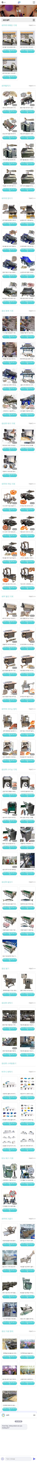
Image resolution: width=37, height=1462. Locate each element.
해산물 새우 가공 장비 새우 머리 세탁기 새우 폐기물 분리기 (27, 757)
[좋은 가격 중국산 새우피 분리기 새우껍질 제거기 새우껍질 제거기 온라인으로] (9, 98)
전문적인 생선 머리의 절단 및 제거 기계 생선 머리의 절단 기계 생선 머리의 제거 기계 (27, 904)
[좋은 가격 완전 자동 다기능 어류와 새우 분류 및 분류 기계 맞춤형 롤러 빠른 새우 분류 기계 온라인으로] (9, 263)
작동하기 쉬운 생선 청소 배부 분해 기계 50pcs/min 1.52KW (10, 471)
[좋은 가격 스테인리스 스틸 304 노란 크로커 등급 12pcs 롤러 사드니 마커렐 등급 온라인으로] (9, 401)
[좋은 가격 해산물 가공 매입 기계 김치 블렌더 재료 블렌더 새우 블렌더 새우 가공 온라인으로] (27, 1283)
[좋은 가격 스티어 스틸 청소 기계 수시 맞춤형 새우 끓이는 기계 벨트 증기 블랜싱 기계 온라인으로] (27, 548)
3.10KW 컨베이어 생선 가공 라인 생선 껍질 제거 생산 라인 (9, 1405)
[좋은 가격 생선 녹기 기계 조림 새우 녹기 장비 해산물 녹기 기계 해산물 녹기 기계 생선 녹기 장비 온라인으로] (9, 1257)
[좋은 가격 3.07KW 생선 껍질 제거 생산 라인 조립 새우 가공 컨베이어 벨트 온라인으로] (27, 1344)
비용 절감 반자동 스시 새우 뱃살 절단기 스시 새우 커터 (27, 670)
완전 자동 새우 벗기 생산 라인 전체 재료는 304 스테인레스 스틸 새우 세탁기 (27, 108)
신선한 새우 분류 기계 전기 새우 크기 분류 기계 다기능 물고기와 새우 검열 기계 (27, 272)
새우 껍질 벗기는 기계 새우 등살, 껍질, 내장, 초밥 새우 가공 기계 (27, 618)
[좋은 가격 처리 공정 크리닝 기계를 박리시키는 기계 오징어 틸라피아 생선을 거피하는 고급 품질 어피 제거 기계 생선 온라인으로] (27, 808)
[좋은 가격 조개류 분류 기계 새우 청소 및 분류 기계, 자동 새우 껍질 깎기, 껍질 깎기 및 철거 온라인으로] (27, 237)
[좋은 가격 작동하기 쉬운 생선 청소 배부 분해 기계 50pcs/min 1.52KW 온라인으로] (9, 462)
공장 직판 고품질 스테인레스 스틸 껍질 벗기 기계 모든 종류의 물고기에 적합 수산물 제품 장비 (9, 791)
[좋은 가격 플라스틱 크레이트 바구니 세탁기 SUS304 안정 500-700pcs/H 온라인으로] (27, 1136)
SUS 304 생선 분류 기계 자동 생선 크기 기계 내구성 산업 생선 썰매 (27, 359)
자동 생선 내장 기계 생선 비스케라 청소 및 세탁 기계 (9, 445)
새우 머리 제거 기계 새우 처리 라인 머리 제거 (27, 47)
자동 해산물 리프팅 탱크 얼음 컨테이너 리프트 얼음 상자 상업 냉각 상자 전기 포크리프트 (9, 1241)
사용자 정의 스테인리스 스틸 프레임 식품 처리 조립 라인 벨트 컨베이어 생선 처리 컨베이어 (27, 1379)
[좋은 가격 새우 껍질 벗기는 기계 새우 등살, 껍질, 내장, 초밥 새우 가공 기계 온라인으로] (27, 609)
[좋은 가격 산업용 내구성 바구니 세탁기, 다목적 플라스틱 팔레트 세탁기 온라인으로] (9, 1136)
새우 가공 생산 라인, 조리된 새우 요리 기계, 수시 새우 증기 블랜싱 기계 (9, 584)
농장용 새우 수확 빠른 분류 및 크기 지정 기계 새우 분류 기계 (27, 220)
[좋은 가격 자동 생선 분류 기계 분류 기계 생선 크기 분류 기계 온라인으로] (27, 289)
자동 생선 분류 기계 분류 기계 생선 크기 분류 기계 (27, 298)
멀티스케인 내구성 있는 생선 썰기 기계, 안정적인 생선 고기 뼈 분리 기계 (27, 990)
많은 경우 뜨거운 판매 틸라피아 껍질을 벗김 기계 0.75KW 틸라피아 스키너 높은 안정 (10, 869)
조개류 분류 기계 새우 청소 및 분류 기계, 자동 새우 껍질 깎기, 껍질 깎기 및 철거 (27, 246)
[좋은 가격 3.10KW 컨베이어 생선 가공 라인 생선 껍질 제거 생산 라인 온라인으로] (9, 1396)
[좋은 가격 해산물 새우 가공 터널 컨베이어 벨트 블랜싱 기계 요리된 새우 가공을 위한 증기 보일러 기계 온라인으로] (9, 548)
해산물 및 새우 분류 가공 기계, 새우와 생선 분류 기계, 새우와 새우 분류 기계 (9, 298)
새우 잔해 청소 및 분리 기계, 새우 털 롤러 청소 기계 (9, 731)
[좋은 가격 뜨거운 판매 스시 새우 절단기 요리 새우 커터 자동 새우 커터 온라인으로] (27, 635)
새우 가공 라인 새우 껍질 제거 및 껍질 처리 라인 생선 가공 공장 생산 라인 (9, 1293)
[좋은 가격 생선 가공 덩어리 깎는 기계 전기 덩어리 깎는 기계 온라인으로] (9, 947)
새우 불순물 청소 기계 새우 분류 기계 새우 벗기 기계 (27, 160)
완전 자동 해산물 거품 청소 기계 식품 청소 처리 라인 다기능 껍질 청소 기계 (9, 1051)
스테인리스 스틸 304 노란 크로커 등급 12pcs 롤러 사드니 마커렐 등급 (10, 411)
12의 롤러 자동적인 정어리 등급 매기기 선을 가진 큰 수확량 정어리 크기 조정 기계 (27, 411)
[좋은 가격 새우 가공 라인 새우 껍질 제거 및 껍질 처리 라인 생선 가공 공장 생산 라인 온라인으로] (9, 1283)
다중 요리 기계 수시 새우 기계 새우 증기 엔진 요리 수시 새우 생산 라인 (27, 532)
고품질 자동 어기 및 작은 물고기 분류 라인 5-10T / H (27, 333)
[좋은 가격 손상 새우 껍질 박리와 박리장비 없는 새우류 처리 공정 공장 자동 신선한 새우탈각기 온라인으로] (9, 124)
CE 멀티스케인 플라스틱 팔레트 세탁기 (9, 1120)
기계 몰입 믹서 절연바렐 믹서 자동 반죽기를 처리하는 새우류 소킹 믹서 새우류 (27, 1180)
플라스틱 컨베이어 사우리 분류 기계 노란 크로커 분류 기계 (27, 385)
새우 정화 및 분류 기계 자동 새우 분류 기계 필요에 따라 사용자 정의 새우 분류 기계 (9, 220)
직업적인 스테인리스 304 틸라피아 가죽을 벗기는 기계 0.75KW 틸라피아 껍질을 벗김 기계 (27, 869)
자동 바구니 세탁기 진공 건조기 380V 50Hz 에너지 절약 (27, 1094)
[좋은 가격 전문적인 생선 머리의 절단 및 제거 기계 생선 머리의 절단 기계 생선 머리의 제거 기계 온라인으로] (27, 894)
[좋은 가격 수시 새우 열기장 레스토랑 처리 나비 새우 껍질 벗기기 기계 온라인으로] (9, 150)
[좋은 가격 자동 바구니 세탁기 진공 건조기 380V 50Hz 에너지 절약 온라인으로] (27, 1084)
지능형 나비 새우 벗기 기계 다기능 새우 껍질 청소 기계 (10, 186)
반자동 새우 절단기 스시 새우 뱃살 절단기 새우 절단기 (27, 696)
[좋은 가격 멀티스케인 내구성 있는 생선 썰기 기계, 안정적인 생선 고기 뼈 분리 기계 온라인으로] (27, 981)
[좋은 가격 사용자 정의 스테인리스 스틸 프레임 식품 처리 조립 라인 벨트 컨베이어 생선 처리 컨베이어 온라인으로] (27, 1370)
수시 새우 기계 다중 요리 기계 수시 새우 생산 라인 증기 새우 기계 (9, 532)
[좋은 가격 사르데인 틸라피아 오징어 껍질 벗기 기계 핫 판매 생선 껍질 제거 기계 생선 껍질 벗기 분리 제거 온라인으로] (27, 782)
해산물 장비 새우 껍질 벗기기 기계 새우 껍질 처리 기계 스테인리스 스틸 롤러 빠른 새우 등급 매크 (9, 246)
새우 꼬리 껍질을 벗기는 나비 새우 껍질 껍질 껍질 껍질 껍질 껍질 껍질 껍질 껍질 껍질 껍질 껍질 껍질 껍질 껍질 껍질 (27, 186)
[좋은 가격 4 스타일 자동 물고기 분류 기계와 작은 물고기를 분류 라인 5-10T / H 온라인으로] (9, 324)
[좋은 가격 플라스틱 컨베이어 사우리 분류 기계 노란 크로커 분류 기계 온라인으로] (27, 375)
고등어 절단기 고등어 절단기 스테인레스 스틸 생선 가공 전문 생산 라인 (27, 930)
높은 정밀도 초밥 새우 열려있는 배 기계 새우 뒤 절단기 (9, 696)
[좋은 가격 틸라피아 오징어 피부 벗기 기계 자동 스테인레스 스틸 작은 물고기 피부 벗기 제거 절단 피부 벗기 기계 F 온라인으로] (9, 808)
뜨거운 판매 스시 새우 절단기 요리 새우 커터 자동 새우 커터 (27, 644)
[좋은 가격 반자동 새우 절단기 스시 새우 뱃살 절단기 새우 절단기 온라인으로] (27, 687)
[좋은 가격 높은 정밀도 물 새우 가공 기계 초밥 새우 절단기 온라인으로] (9, 661)
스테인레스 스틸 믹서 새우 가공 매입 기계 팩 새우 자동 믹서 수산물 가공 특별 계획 (9, 1180)
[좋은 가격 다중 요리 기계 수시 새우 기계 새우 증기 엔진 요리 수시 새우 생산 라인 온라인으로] (27, 522)
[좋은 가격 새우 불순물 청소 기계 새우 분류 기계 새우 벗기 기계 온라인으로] (27, 150)
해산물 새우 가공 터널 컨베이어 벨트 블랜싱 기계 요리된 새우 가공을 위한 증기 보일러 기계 (9, 558)
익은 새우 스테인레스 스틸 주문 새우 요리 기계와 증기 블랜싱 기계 (27, 584)
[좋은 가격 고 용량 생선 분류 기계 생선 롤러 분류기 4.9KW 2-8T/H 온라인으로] (9, 375)
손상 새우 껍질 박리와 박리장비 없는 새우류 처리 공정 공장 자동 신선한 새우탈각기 (10, 134)
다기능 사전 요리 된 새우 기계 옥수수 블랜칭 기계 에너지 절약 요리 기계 (27, 506)
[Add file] (2, 1459)
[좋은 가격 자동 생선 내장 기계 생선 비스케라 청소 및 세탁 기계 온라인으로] (9, 436)
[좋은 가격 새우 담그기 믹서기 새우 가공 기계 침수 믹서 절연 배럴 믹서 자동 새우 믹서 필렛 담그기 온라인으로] (27, 1231)
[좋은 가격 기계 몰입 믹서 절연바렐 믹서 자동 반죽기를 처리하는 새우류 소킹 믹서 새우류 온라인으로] (27, 1171)
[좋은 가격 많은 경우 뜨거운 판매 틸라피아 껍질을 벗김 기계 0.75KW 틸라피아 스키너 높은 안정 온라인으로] (9, 860)
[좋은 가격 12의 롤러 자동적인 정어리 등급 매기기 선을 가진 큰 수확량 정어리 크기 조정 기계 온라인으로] (27, 401)
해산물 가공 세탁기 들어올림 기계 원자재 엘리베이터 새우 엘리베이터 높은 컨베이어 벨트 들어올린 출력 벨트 (27, 1267)
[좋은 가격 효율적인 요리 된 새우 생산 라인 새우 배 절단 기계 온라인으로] (9, 635)
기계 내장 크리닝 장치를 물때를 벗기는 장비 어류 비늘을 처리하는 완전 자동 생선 (27, 445)
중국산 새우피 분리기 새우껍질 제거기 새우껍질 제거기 (10, 108)
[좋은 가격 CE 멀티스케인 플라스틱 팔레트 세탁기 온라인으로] (9, 1110)
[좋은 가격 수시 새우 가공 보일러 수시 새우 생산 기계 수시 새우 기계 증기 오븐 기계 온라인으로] (9, 496)
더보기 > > (32, 25)
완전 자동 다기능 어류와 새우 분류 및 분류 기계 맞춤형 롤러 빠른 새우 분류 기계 (9, 272)
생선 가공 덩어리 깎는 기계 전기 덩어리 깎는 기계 (10, 956)
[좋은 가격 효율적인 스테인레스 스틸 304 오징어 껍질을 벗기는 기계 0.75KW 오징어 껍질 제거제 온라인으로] (27, 834)
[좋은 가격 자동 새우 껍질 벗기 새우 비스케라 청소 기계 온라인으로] (27, 124)
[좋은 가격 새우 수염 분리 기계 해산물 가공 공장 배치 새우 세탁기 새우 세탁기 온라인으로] (9, 747)
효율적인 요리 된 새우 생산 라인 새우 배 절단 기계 (10, 644)
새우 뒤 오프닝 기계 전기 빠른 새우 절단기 (9, 618)
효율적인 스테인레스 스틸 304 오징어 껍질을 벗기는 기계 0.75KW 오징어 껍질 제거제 (27, 843)
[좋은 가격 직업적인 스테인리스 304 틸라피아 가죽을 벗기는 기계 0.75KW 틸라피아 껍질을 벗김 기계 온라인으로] (27, 860)
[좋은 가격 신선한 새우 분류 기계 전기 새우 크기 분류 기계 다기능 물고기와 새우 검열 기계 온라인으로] (27, 263)
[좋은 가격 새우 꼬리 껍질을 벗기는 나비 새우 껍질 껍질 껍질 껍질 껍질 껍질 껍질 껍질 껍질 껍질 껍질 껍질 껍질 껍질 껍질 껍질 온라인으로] (27, 176)
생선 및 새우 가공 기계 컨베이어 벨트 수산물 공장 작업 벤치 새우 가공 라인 (9, 1379)
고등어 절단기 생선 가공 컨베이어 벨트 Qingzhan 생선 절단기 (9, 930)
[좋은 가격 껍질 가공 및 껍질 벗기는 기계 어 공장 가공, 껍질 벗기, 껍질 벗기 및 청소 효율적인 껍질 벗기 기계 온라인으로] (9, 834)
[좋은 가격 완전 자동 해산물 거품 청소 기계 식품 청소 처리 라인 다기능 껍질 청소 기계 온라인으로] (9, 1042)
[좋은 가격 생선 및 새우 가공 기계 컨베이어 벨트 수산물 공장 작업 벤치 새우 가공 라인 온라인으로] (9, 1370)
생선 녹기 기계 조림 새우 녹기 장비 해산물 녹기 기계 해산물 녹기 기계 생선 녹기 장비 (9, 1267)
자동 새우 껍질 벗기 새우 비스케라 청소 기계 (27, 134)
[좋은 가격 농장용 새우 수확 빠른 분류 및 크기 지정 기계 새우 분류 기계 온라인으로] (27, 211)
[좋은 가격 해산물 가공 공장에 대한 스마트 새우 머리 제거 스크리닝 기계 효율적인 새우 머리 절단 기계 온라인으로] (9, 38)
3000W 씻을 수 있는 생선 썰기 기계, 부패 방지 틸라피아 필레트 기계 (9, 990)
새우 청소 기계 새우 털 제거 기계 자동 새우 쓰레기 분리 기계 (27, 731)
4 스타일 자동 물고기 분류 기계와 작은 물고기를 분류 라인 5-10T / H (10, 333)
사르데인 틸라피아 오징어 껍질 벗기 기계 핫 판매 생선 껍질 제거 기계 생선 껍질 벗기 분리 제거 (27, 791)
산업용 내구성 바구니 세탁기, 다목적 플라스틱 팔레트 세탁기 (10, 1146)
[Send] (34, 1459)
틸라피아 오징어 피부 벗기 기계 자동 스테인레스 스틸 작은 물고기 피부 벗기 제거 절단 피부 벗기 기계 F (10, 817)
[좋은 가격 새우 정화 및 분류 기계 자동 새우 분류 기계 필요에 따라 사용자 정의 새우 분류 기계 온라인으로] (9, 211)
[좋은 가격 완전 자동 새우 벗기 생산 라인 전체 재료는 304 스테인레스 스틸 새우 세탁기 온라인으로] (27, 98)
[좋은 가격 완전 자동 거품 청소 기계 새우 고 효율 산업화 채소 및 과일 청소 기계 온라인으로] (9, 1015)
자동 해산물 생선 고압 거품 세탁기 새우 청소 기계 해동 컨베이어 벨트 (27, 1025)
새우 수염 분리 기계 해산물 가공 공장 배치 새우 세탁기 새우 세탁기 (10, 757)
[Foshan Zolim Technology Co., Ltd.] (19, 2)
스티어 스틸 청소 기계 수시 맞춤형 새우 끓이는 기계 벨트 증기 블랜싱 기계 (27, 558)
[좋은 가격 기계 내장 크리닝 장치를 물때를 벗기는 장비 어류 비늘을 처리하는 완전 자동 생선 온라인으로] (27, 436)
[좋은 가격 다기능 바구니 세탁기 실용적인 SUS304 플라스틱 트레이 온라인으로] (27, 1110)
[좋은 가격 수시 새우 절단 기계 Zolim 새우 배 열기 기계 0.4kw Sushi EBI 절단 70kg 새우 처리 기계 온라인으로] (9, 1309)
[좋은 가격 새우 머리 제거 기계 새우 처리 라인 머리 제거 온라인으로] (27, 38)
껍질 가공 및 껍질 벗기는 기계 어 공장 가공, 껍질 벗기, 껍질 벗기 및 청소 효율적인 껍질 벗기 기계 (9, 843)
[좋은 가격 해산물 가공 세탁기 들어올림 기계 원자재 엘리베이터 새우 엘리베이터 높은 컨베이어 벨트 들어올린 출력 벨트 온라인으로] (27, 1257)
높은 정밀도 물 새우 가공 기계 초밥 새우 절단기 (9, 670)
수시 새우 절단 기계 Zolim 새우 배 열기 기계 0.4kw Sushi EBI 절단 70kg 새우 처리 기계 (9, 1319)
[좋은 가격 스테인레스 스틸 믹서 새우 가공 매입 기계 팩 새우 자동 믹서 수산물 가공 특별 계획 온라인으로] (9, 1171)
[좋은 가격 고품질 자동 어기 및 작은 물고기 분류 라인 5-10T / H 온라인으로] (27, 324)
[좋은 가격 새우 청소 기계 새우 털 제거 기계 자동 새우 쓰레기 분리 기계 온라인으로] (27, 721)
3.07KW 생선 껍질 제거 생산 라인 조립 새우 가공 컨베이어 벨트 (27, 1353)
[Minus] (34, 1415)
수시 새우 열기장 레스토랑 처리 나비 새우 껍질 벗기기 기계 (10, 160)
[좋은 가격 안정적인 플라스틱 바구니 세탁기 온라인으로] (9, 1084)
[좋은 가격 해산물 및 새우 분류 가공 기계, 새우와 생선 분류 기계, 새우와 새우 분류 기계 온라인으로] (9, 289)
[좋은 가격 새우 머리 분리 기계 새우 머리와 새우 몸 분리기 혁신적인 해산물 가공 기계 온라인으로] (9, 64)
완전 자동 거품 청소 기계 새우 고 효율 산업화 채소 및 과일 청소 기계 (9, 1025)
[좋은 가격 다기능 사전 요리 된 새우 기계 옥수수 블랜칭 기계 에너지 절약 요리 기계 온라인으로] (27, 496)
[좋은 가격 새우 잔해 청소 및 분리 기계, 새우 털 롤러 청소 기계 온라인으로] (9, 721)
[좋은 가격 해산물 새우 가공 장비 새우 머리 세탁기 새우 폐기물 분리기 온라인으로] (27, 747)
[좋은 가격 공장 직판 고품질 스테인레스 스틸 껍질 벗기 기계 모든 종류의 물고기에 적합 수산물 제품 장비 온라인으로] (9, 782)
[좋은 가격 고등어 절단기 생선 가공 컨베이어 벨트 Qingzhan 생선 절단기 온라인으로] (9, 921)
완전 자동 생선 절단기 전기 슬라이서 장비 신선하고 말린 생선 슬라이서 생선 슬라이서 (10, 904)
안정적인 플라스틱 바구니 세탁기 (9, 1094)
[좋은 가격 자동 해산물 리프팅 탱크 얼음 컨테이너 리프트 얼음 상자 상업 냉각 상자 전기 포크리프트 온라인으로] (9, 1231)
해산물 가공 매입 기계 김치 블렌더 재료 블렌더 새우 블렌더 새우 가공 (27, 1293)
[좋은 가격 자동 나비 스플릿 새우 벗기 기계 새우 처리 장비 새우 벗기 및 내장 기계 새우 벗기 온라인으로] (27, 1309)
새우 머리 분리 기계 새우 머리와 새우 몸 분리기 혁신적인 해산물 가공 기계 (9, 73)
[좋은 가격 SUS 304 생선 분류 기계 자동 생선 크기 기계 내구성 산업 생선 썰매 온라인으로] (27, 349)
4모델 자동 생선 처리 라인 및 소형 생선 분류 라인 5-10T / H (9, 359)
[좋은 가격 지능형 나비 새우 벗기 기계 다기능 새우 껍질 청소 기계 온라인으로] (9, 176)
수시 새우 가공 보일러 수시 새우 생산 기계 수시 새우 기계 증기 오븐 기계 (9, 506)
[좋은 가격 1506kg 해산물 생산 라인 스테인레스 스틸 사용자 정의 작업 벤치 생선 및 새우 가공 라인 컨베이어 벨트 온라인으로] (9, 1344)
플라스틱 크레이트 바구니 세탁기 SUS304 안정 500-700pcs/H (27, 1146)
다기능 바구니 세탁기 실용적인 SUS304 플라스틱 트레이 (27, 1120)
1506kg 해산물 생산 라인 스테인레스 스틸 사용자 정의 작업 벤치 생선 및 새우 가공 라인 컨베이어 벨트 (10, 1353)
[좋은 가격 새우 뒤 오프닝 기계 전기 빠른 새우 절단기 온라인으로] (9, 609)
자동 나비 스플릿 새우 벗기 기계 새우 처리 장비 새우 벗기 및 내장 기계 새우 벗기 (27, 1319)
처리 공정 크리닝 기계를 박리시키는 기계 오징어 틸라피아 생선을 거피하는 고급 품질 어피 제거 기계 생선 (27, 817)
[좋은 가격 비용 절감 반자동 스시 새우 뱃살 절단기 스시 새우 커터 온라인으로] (27, 661)
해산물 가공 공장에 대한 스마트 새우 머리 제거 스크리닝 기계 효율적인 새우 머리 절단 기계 (10, 47)
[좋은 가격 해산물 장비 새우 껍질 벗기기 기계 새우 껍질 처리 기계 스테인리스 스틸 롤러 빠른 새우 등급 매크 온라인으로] (9, 237)
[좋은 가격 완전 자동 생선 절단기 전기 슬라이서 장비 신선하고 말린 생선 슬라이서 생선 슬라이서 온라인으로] (9, 894)
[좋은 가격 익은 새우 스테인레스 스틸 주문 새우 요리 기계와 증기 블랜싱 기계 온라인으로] (27, 574)
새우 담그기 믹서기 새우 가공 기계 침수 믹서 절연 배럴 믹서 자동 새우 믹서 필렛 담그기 (27, 1241)
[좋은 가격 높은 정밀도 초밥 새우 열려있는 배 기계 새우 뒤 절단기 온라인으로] (9, 687)
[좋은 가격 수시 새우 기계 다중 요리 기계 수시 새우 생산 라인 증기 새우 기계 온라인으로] (9, 522)
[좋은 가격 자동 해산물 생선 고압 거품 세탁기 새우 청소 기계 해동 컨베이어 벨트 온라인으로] (27, 1015)
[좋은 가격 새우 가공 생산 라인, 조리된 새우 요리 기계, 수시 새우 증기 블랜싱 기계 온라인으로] (9, 574)
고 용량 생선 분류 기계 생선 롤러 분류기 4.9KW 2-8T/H (9, 385)
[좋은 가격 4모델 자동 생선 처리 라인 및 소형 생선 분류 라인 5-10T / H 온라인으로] (9, 350)
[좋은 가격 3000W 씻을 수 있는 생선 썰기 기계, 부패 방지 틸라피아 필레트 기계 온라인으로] (9, 981)
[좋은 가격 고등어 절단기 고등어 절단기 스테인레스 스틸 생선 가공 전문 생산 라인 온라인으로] (27, 921)
